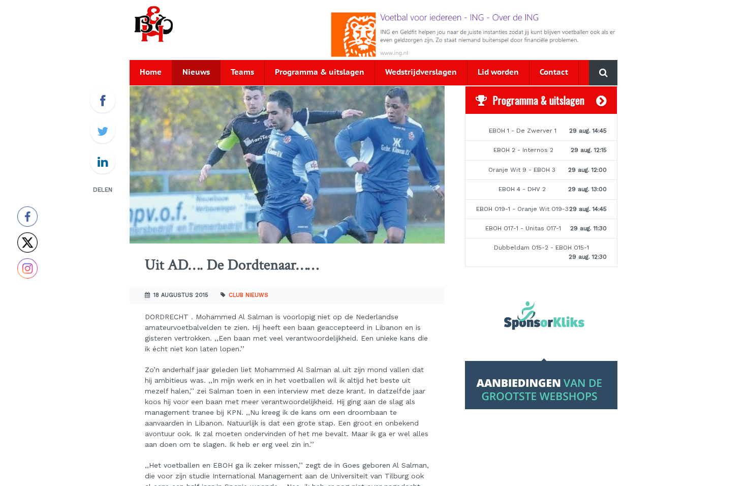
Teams (242, 72)
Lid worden (498, 72)
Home (151, 72)
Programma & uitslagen (319, 72)
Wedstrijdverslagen (421, 72)
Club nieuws (248, 295)
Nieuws (196, 72)
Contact (554, 72)
